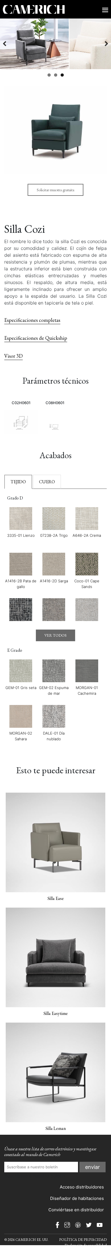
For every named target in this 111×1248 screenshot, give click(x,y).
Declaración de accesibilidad (86, 1245)
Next (102, 44)
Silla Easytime (56, 1013)
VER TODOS (55, 635)
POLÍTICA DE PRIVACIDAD (83, 1239)
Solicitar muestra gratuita (55, 189)
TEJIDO (18, 482)
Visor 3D (13, 356)
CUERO (47, 482)
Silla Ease (56, 898)
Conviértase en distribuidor (76, 1209)
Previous (8, 44)
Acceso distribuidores (82, 1187)
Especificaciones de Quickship (35, 338)
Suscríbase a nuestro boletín (34, 1176)
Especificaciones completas (32, 320)
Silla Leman (56, 1128)
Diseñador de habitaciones (77, 1198)
